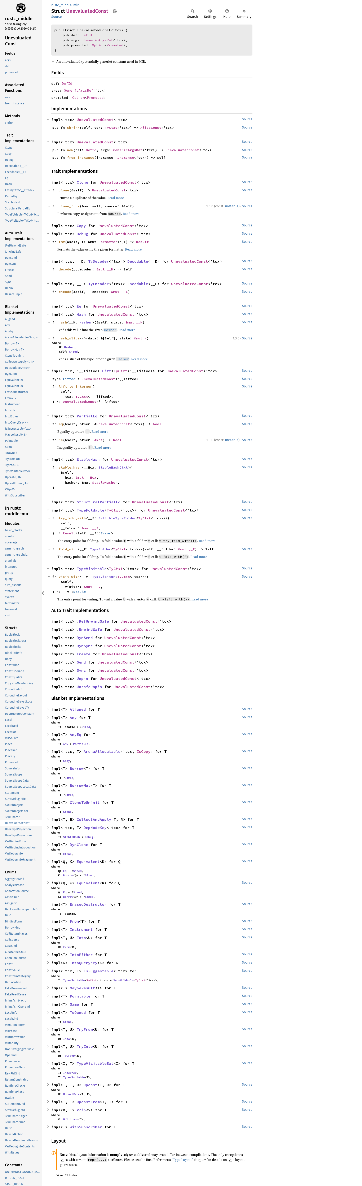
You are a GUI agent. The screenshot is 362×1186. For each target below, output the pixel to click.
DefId (86, 35)
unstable (231, 206)
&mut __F (90, 528)
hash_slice (69, 338)
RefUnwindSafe (94, 621)
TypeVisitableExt (95, 1063)
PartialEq (87, 416)
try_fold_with (72, 518)
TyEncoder (98, 283)
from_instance (80, 157)
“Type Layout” (182, 1159)
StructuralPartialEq (98, 502)
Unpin (82, 678)
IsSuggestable (99, 971)
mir (76, 5)
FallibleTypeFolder (117, 518)
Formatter (107, 242)
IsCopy (143, 751)
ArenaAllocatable (102, 751)
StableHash (88, 459)
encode (65, 292)
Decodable (137, 261)
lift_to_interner (75, 386)
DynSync (85, 645)
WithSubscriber (86, 1127)
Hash (81, 314)
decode (65, 269)
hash (63, 322)
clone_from (69, 206)
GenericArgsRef (98, 40)
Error (106, 533)
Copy (81, 225)
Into (81, 937)
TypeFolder (100, 549)
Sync (81, 670)
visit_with (69, 576)
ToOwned (78, 1012)
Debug (82, 233)
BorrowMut (80, 785)
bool (157, 424)
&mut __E (119, 292)
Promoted (115, 45)
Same (74, 1004)
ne (61, 440)
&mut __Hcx (85, 477)
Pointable (80, 996)
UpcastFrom (71, 1094)
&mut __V (92, 587)
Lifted (69, 379)
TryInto (85, 1046)
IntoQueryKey (83, 962)
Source (56, 17)
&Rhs (98, 440)
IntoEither (81, 954)
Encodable (137, 283)
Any (73, 717)
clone (64, 190)
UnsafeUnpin (89, 686)
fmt (62, 242)
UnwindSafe (90, 629)
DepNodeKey (95, 827)
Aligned (78, 709)
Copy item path (114, 10)
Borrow (77, 768)
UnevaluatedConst (95, 119)
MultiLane (70, 1119)
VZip (81, 1110)
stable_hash (70, 467)
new (70, 150)
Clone (82, 182)
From (74, 921)
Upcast (90, 1084)
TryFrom (85, 1029)
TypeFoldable (90, 510)
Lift (106, 371)
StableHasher (104, 482)
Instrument (81, 929)
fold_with (68, 549)
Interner (69, 1073)
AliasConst (150, 127)
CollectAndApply (94, 819)
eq (61, 424)
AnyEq (75, 734)
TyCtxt (111, 127)
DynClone (79, 844)
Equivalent (88, 861)
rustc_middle (61, 5)
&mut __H (134, 322)
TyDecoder (98, 261)
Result (142, 242)
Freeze (83, 654)
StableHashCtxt (113, 467)
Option (98, 45)
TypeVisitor (103, 576)
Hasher (86, 322)
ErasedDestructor (88, 904)
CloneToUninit (85, 802)
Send (81, 662)
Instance (125, 157)
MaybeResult (82, 988)
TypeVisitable (92, 568)
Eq (79, 306)
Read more (115, 197)
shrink (73, 127)
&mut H (140, 338)
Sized (73, 351)
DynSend (85, 637)
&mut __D (104, 269)
